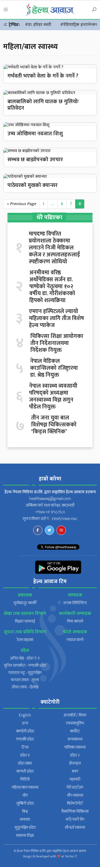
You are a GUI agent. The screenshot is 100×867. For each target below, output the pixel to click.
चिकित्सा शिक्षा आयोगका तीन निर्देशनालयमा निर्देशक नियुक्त (56, 343)
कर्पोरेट (75, 731)
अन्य (25, 723)
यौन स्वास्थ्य (75, 795)
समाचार (25, 819)
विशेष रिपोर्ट (75, 803)
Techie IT (71, 856)
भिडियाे (25, 779)
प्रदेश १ (25, 755)
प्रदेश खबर (25, 763)
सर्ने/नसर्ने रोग (75, 819)
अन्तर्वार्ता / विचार (74, 715)
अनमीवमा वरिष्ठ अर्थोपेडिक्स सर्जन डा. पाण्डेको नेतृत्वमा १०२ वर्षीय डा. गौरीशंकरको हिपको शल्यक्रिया (52, 286)
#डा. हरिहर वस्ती (38, 24)
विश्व (25, 811)
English (25, 715)
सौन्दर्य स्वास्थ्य (75, 827)
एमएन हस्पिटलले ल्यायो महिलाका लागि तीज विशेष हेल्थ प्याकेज (56, 318)
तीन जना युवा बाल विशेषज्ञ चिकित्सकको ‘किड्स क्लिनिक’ (54, 424)
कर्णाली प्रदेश (25, 731)
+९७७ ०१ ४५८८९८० (50, 512)
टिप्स (25, 747)
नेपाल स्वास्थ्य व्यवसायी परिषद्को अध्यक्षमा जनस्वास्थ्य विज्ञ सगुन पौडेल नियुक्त (53, 396)
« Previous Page (21, 203)
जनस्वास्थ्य (74, 739)
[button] (6, 9)
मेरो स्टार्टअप (75, 787)
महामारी (75, 779)
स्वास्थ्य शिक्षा (25, 835)
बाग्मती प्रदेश (25, 771)
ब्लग (75, 771)
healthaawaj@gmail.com (50, 498)
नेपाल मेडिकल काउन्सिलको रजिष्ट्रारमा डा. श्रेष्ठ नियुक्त (54, 368)
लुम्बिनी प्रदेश (25, 803)
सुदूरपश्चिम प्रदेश (25, 827)
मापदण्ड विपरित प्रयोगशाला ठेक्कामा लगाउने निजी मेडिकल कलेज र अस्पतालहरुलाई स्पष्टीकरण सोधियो (54, 247)
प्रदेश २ (75, 755)
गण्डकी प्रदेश (25, 739)
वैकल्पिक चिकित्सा (75, 811)
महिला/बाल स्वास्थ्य (25, 787)
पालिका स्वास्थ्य (75, 747)
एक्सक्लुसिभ (75, 723)
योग (25, 795)
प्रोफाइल (75, 763)
